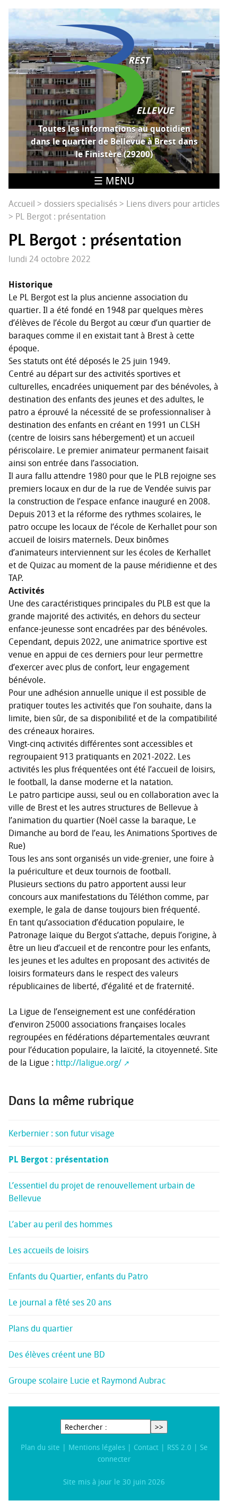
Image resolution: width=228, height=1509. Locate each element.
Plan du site (40, 1447)
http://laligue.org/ (88, 1062)
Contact (146, 1447)
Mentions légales (96, 1447)
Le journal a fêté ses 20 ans (59, 1302)
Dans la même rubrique (71, 1100)
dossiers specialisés (80, 203)
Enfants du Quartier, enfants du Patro (78, 1276)
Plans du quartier (40, 1328)
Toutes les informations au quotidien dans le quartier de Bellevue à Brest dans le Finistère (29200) (114, 141)
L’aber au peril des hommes (60, 1224)
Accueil (21, 203)
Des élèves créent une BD (56, 1354)
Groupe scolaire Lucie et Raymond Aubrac (86, 1380)
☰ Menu (114, 181)
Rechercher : (86, 1427)
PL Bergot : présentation (58, 1159)
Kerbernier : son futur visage (61, 1133)
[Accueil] (114, 71)
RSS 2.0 (179, 1447)
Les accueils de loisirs (48, 1250)
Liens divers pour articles (173, 203)
